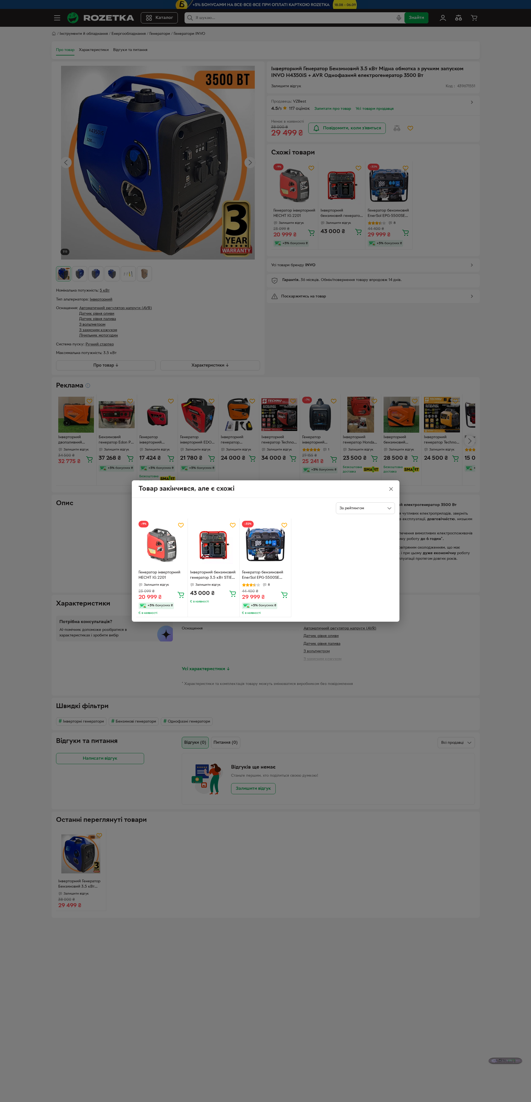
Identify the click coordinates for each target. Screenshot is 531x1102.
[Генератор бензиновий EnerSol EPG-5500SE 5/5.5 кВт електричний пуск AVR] (265, 544)
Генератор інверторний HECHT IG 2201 (159, 575)
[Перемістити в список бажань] (180, 525)
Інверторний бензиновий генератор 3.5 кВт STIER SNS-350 (213, 576)
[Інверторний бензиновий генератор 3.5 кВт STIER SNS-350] (213, 544)
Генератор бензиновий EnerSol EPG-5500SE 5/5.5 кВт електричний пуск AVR (262, 576)
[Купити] (180, 594)
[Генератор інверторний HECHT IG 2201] (162, 544)
